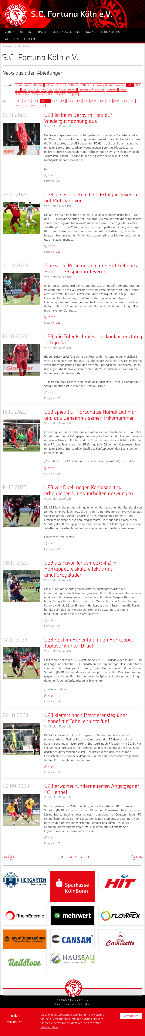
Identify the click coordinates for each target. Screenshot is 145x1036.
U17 (17, 90)
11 (88, 857)
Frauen (123, 90)
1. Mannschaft (22, 94)
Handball (38, 85)
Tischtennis (99, 90)
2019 (78, 101)
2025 (27, 101)
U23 (58, 181)
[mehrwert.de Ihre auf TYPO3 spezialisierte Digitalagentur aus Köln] (72, 916)
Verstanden (131, 1015)
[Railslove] (25, 962)
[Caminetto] (120, 939)
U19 (138, 85)
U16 (24, 90)
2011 (18, 105)
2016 (101, 101)
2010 (25, 105)
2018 (86, 101)
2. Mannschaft (38, 94)
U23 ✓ (130, 85)
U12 (50, 90)
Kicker (19, 85)
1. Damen (50, 85)
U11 (56, 90)
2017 (93, 101)
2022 (54, 101)
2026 (18, 101)
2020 (70, 101)
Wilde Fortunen (68, 90)
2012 (132, 101)
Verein (28, 85)
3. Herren (85, 85)
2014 (116, 101)
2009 (33, 105)
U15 (31, 90)
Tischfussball (85, 90)
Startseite (8, 46)
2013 (124, 101)
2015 (109, 101)
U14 (37, 90)
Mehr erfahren (49, 1027)
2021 (62, 101)
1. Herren (61, 85)
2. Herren (73, 85)
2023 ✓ (45, 101)
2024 (35, 101)
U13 (44, 90)
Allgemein (111, 90)
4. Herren (97, 85)
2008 (42, 105)
